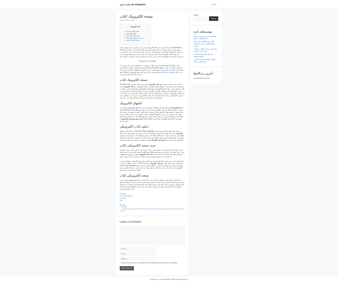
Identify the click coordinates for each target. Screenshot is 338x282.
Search (196, 15)
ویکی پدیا (122, 198)
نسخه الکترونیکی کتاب (133, 40)
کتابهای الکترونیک (131, 33)
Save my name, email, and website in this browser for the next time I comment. (150, 263)
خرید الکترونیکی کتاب (126, 196)
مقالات (123, 205)
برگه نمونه (214, 4)
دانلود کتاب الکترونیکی (133, 35)
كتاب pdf (124, 206)
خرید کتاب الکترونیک (135, 108)
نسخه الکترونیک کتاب (132, 31)
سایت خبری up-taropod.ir (133, 4)
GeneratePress (183, 279)
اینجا (121, 193)
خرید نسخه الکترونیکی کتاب (134, 38)
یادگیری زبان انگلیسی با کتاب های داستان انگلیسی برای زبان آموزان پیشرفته (204, 43)
